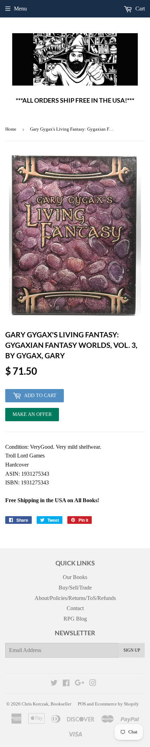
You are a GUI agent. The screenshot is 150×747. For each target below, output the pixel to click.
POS (82, 703)
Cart (139, 9)
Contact (75, 608)
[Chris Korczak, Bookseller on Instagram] (92, 684)
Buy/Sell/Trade (75, 588)
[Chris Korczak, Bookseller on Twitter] (54, 684)
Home (10, 129)
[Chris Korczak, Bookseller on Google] (79, 684)
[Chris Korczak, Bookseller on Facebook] (66, 684)
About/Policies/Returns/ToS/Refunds (75, 598)
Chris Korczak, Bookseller (46, 703)
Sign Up (131, 650)
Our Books (75, 577)
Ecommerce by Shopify (117, 703)
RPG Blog (75, 619)
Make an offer (32, 416)
